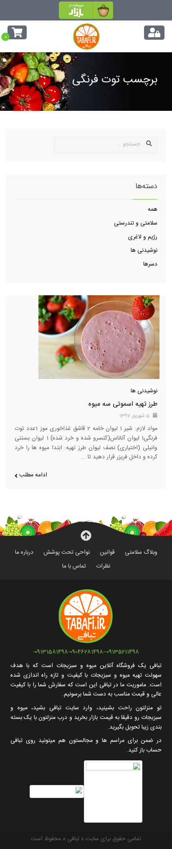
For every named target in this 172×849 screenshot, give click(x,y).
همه (152, 210)
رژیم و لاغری (142, 238)
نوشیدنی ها (144, 251)
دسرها (150, 265)
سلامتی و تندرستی (135, 224)
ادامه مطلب (32, 476)
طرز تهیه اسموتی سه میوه (123, 405)
